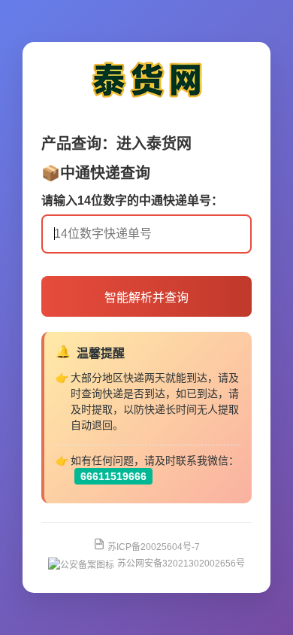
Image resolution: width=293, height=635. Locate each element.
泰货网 (169, 143)
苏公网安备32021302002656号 (181, 563)
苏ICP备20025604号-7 (152, 547)
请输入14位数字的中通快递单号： (132, 200)
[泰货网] (146, 102)
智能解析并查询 (146, 297)
